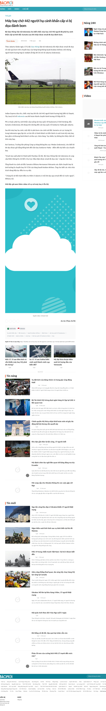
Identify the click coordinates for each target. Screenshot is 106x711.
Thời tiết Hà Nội (27, 684)
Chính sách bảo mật (4, 703)
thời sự (3, 681)
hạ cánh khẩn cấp (12, 333)
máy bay (28, 336)
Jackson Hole (71, 689)
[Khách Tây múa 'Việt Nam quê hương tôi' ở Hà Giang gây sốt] (88, 160)
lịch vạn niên (41, 689)
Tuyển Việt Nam (73, 681)
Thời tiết (44, 684)
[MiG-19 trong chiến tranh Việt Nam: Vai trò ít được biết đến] (17, 559)
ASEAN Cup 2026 (78, 686)
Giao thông (35, 47)
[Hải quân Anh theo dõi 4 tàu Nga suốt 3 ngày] (17, 620)
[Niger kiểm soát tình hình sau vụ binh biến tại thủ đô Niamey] (17, 535)
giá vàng (96, 691)
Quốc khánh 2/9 (88, 681)
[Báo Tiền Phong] (96, 75)
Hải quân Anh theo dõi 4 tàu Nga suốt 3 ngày (49, 613)
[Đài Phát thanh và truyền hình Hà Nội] (96, 150)
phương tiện (53, 691)
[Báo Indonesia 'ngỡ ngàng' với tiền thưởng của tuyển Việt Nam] (88, 58)
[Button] (16, 41)
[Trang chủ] (6, 3)
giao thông (18, 691)
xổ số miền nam (87, 691)
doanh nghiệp (32, 689)
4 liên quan (45, 444)
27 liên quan (43, 488)
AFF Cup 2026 (12, 686)
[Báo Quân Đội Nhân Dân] (56, 367)
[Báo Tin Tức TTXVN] (33, 405)
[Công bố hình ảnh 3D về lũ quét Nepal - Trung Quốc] (88, 149)
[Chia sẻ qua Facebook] (6, 321)
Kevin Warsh (72, 684)
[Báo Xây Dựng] (96, 89)
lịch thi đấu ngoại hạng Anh (73, 691)
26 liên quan (42, 405)
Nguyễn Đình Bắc (53, 684)
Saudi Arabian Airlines (34, 333)
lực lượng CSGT (81, 684)
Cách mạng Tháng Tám (24, 681)
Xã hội (42, 681)
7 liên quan (33, 41)
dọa (53, 336)
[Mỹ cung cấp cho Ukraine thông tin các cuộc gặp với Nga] (17, 490)
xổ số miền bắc (62, 689)
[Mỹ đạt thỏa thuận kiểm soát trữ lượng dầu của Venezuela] (65, 351)
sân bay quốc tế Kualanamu (57, 333)
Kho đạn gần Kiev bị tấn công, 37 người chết (49, 442)
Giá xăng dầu (4, 691)
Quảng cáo (2, 705)
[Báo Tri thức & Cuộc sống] (10, 41)
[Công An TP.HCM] (33, 512)
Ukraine (25, 691)
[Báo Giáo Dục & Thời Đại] (95, 62)
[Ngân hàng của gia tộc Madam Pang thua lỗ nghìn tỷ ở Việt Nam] (88, 32)
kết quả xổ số (63, 684)
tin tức (12, 691)
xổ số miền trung (80, 689)
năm (80, 681)
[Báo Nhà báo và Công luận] (34, 468)
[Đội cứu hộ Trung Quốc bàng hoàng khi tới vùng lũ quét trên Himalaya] (88, 71)
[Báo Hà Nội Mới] (34, 636)
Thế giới (8, 16)
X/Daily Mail (10, 336)
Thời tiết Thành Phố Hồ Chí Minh (48, 686)
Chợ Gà (54, 689)
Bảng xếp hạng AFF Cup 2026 (25, 686)
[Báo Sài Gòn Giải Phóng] (34, 598)
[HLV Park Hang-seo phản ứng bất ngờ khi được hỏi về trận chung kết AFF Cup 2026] (88, 85)
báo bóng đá (35, 681)
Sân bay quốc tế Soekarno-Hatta (41, 336)
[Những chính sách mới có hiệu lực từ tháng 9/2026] (88, 45)
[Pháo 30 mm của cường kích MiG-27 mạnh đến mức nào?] (17, 660)
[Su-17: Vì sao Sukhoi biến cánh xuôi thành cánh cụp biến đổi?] (40, 351)
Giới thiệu (2, 699)
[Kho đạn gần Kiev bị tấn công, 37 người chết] (17, 449)
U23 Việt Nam (22, 689)
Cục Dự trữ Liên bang (34, 691)
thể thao (48, 681)
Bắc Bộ (86, 686)
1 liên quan (41, 577)
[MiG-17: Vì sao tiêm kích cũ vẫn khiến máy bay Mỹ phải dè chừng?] (16, 351)
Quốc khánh (4, 686)
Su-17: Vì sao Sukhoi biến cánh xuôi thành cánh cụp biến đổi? (40, 362)
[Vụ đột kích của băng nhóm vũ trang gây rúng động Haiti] (17, 387)
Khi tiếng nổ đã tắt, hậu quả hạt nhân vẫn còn (49, 633)
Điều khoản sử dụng (4, 701)
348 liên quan (101, 140)
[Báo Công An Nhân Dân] (35, 444)
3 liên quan (44, 385)
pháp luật (96, 681)
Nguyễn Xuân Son (16, 684)
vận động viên (36, 684)
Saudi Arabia (13, 328)
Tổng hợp (19, 699)
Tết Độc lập (45, 691)
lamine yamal (63, 681)
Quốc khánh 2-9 (63, 686)
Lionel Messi (61, 691)
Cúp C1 (36, 686)
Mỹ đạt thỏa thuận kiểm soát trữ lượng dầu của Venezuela (63, 362)
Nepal (70, 686)
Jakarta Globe (19, 336)
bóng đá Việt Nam (12, 681)
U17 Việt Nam (96, 689)
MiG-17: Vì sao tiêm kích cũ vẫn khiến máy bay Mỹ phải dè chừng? (16, 362)
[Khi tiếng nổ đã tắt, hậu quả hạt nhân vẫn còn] (17, 640)
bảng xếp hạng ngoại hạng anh (9, 689)
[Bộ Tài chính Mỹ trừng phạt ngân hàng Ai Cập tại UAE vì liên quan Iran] (17, 407)
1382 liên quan (42, 512)
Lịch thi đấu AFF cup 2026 (94, 684)
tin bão (89, 689)
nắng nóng (55, 681)
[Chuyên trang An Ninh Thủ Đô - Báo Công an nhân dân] (6, 367)
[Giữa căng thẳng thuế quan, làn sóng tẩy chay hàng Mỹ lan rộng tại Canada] (17, 579)
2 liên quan (41, 533)
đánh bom (45, 333)
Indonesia (21, 116)
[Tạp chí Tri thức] (95, 36)
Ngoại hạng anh (94, 686)
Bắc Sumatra (22, 333)
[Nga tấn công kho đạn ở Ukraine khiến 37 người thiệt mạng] (17, 514)
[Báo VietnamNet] (33, 488)
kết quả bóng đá (5, 684)
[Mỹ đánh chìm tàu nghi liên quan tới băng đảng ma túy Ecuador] (17, 469)
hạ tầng (48, 689)
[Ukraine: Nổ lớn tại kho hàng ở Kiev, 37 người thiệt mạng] (17, 599)
